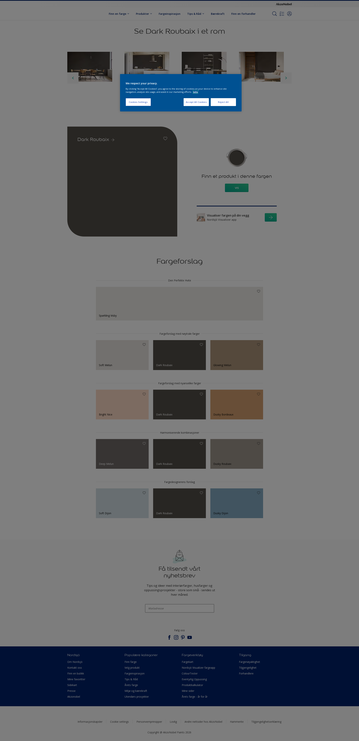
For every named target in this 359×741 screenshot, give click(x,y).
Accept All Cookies (196, 102)
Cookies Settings (138, 102)
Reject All (223, 102)
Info (195, 91)
